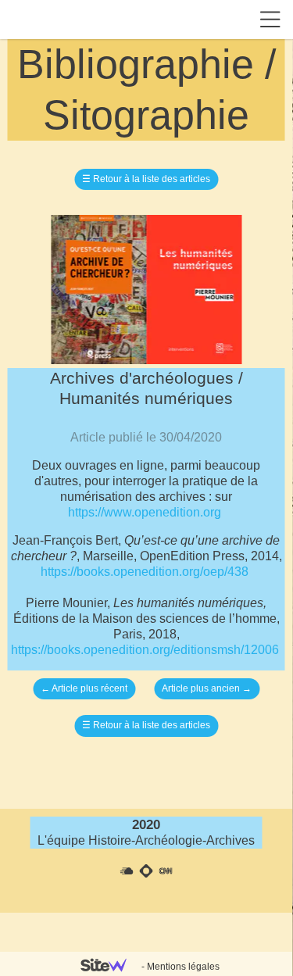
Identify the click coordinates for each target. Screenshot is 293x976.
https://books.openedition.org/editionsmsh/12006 (145, 649)
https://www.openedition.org (144, 512)
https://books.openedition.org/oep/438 (144, 571)
